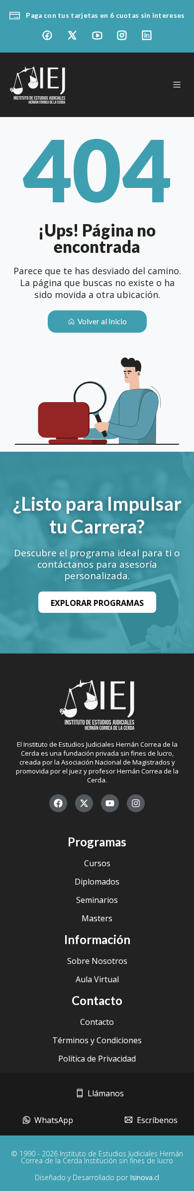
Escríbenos (159, 1120)
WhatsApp (55, 1120)
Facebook (47, 35)
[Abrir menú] (177, 84)
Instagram (121, 35)
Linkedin (146, 35)
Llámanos (108, 1093)
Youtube (97, 35)
